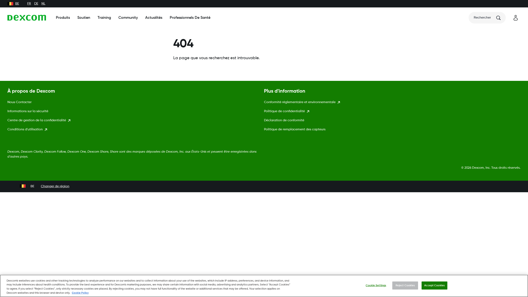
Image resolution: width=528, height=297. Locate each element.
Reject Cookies (405, 285)
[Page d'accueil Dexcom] (27, 17)
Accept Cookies (434, 285)
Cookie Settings (376, 285)
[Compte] (516, 18)
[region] (264, 286)
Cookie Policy (80, 292)
